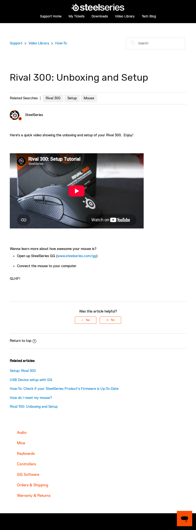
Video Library (125, 16)
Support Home (50, 16)
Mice (21, 443)
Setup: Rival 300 (23, 371)
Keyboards (26, 454)
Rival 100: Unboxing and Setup (34, 406)
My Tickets (76, 16)
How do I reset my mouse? (31, 398)
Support (16, 43)
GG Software (28, 475)
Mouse (89, 98)
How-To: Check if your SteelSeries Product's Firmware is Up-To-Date (64, 389)
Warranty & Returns (33, 496)
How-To (61, 43)
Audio (22, 433)
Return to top (20, 341)
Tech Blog (149, 16)
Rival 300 (53, 98)
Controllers (26, 464)
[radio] (85, 320)
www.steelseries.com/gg (76, 256)
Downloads (100, 16)
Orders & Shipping (32, 485)
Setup (72, 98)
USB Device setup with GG (31, 380)
